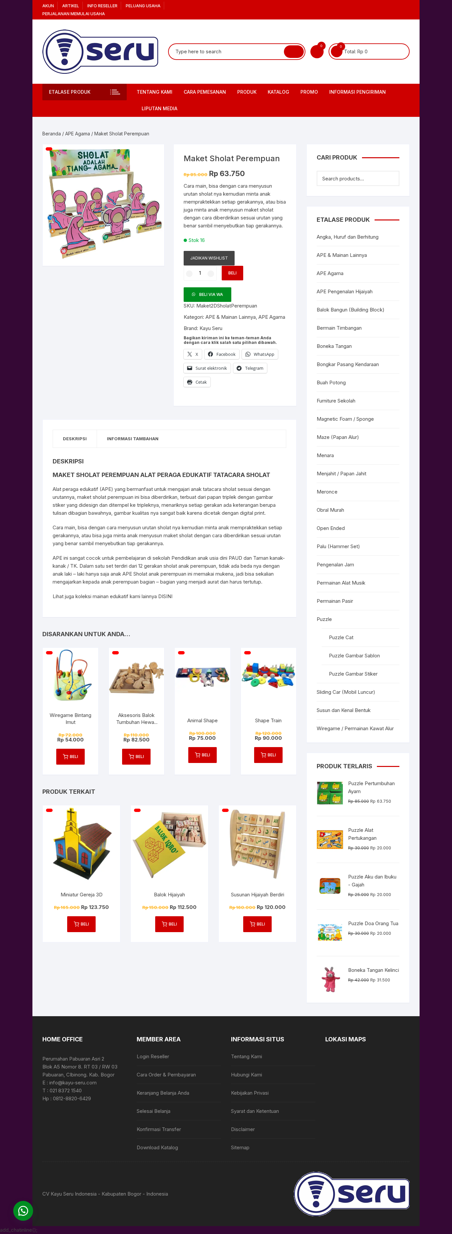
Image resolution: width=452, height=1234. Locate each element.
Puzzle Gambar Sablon (354, 655)
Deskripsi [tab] (75, 438)
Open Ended (331, 528)
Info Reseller (102, 5)
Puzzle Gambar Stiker (353, 674)
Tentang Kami (154, 92)
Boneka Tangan (334, 346)
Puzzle (324, 619)
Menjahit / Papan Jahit (341, 473)
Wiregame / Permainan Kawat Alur (355, 728)
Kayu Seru (211, 328)
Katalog (278, 92)
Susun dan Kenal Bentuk (344, 710)
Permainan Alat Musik (341, 583)
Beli (232, 272)
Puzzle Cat (341, 637)
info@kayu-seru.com (73, 1082)
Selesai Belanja (153, 1111)
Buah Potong (331, 382)
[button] (153, 156)
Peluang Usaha (143, 5)
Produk (246, 92)
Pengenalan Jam (335, 564)
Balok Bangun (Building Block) (350, 310)
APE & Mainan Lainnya (230, 317)
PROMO (309, 92)
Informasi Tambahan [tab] (132, 438)
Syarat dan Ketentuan (255, 1111)
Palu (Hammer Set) (338, 546)
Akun (48, 5)
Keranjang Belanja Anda (163, 1093)
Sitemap (240, 1147)
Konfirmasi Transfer (159, 1129)
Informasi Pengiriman (357, 92)
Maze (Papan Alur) (338, 437)
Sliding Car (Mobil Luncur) (346, 692)
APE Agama (77, 133)
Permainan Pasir (335, 601)
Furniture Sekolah (336, 401)
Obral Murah (330, 510)
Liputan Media (159, 108)
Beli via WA (211, 294)
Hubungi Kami (246, 1074)
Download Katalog (157, 1147)
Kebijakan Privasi (250, 1093)
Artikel (70, 5)
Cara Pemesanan (205, 92)
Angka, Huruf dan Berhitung (348, 237)
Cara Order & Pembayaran (166, 1074)
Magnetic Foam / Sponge (345, 419)
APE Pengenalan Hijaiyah (345, 291)
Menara (325, 455)
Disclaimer (243, 1129)
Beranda (51, 133)
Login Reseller (153, 1056)
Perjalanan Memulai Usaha (73, 13)
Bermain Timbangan (339, 328)
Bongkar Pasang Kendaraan (348, 364)
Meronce (327, 492)
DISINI (165, 596)
